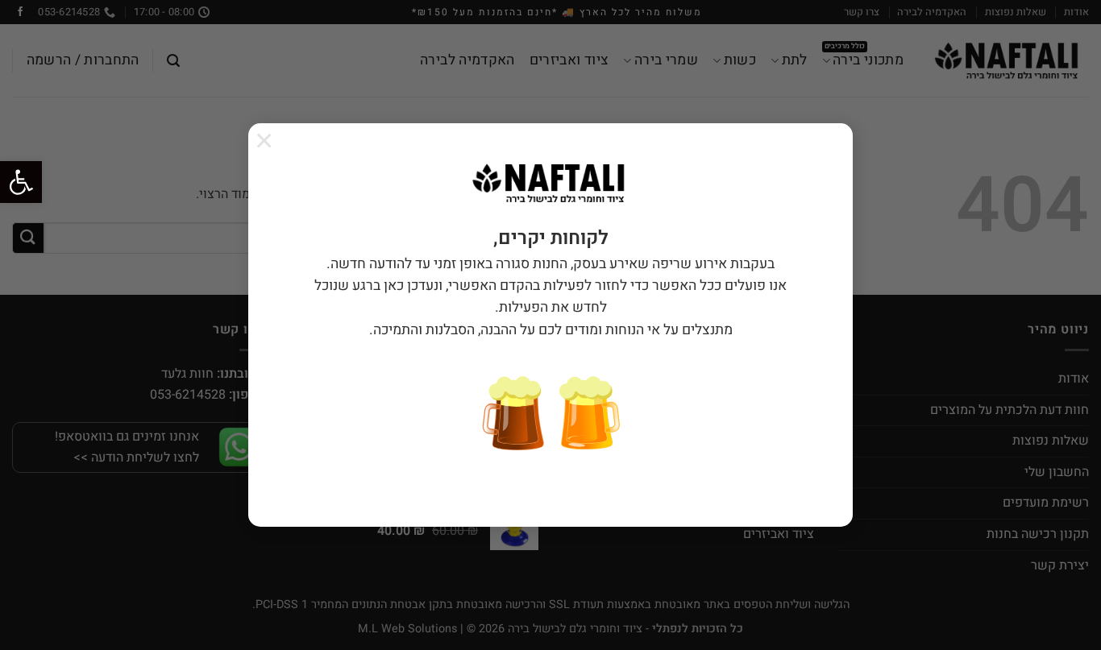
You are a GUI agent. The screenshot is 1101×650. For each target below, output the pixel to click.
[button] (21, 182)
